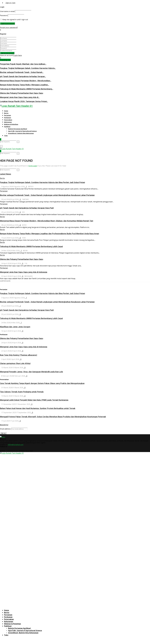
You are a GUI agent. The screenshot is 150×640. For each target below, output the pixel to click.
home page (32, 166)
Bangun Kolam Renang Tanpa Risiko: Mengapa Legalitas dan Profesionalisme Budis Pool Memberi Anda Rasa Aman (49, 234)
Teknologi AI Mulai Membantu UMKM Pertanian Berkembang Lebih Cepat (31, 246)
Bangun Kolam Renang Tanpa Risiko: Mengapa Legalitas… (24, 85)
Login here (17, 55)
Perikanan (7, 117)
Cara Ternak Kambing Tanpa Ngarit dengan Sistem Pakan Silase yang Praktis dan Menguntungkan (42, 383)
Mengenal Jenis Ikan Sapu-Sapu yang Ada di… (19, 97)
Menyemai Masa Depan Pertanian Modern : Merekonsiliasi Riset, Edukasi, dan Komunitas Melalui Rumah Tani (46, 221)
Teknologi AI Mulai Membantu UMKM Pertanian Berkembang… (26, 89)
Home (6, 111)
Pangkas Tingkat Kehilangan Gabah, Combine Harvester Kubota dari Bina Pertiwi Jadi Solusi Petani (42, 182)
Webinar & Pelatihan (11, 124)
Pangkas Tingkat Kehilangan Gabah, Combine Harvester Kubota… (28, 68)
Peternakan (8, 120)
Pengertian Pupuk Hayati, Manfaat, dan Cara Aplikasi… (23, 64)
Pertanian (7, 115)
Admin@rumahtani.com (15, 445)
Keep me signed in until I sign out (15, 19)
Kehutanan (8, 122)
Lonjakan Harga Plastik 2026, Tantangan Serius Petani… (24, 101)
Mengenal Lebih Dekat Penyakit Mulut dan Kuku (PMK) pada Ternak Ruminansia (34, 400)
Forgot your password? (9, 27)
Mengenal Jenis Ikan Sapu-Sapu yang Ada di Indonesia (23, 272)
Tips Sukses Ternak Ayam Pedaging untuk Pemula (21, 392)
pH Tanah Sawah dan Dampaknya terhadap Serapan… (23, 76)
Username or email (7, 11)
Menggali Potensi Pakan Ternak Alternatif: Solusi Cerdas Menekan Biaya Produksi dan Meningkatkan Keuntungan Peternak (53, 417)
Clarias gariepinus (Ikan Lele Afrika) (15, 363)
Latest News (5, 174)
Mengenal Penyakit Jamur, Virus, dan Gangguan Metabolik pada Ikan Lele (31, 372)
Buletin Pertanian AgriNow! (17, 129)
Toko (6, 135)
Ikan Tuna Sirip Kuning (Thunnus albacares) (18, 355)
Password (3, 15)
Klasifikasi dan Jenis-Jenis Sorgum (15, 327)
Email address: (5, 429)
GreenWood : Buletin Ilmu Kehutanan (21, 133)
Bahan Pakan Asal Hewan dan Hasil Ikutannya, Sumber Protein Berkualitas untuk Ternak (37, 408)
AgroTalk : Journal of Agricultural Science (22, 131)
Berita (6, 113)
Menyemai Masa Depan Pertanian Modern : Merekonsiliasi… (25, 81)
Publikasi (7, 126)
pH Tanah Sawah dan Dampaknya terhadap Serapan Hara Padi (27, 208)
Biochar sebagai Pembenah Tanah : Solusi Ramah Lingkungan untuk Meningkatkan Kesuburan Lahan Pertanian (47, 195)
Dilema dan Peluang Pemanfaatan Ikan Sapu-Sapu (21, 93)
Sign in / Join (10, 3)
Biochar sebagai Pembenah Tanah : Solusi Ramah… (21, 72)
